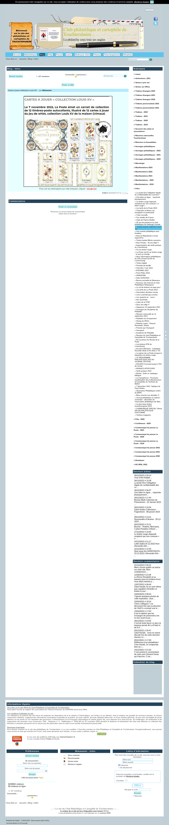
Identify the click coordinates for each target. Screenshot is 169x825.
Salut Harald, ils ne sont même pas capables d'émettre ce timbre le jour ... (147, 589)
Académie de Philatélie (145, 333)
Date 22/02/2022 (142, 278)
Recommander (73, 758)
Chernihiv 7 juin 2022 (144, 268)
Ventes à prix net (142, 83)
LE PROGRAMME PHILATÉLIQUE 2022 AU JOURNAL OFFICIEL (144, 359)
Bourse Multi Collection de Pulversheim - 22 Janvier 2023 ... (147, 502)
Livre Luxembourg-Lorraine (147, 295)
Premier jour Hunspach (145, 328)
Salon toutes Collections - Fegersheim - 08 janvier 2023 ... (147, 512)
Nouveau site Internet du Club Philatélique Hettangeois (147, 284)
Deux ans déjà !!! (142, 305)
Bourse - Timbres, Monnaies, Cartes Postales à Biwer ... (146, 528)
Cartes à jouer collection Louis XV (148, 228)
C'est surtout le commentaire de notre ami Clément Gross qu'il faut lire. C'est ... (146, 654)
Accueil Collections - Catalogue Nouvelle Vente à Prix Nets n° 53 (147, 350)
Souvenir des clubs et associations (144, 130)
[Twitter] (156, 25)
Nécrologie (140, 163)
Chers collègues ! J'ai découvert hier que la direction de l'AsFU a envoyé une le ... (147, 606)
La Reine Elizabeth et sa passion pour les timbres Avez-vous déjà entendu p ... (147, 579)
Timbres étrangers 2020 (145, 99)
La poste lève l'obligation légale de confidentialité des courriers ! (148, 194)
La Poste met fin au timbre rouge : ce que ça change (148, 253)
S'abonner (124, 765)
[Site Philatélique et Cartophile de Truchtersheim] (76, 50)
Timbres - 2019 (141, 125)
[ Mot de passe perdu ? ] (32, 778)
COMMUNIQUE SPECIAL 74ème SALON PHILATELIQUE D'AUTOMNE (148, 410)
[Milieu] (166, 335)
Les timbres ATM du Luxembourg (143, 345)
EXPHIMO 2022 (142, 270)
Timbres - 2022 (141, 112)
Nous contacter (73, 755)
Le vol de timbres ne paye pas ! (148, 287)
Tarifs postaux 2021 (144, 371)
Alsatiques (139, 460)
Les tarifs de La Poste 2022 (147, 290)
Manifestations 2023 (143, 167)
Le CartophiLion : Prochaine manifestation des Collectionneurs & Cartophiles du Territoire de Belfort (148, 381)
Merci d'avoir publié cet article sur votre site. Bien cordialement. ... (147, 569)
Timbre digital (141, 263)
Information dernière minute (147, 292)
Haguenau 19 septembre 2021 (148, 307)
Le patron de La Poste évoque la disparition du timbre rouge (148, 354)
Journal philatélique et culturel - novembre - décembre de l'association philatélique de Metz (148, 400)
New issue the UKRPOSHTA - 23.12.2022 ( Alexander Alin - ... (147, 553)
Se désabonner (126, 768)
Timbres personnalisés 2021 (147, 108)
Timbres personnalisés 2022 (147, 104)
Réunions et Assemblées (145, 142)
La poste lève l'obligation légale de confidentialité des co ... (146, 485)
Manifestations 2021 (143, 176)
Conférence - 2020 (143, 423)
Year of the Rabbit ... (143, 478)
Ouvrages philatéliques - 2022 (148, 151)
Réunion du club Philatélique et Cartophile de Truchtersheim (147, 336)
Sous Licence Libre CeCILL (40, 820)
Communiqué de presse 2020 (147, 456)
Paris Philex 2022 (143, 273)
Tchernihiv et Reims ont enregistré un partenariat (145, 211)
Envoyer (32, 774)
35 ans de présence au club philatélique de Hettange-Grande (147, 223)
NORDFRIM (141, 275)
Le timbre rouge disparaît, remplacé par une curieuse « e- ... (146, 536)
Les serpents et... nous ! (145, 297)
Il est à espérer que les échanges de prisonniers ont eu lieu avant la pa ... (146, 615)
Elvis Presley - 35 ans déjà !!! (147, 243)
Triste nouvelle (142, 215)
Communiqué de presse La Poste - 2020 (146, 435)
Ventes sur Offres (142, 87)
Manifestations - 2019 (144, 184)
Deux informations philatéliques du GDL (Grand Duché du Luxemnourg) (148, 259)
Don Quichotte (141, 300)
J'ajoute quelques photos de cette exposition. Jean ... (146, 597)
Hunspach (140, 330)
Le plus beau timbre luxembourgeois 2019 (143, 405)
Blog (30, 59)
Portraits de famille (143, 265)
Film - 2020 (140, 419)
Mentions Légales (74, 764)
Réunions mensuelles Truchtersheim (144, 137)
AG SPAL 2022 (141, 464)
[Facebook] (156, 20)
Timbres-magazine (143, 415)
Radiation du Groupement (146, 318)
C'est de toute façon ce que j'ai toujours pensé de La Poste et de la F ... (147, 625)
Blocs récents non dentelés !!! (147, 395)
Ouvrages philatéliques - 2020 (148, 159)
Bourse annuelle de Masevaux (148, 280)
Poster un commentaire (68, 207)
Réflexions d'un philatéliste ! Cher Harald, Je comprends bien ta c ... (147, 644)
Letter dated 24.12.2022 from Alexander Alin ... (146, 545)
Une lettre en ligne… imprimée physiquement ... (147, 493)
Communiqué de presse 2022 (147, 448)
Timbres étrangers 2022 (145, 91)
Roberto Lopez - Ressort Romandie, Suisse (145, 324)
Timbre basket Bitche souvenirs (148, 240)
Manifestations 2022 (143, 172)
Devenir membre (16, 76)
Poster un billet (68, 85)
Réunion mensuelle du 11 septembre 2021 (145, 315)
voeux (138, 74)
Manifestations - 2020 (144, 180)
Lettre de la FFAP (143, 302)
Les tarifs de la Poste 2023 (146, 208)
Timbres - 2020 (141, 120)
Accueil (22, 59)
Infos (137, 188)
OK (151, 2)
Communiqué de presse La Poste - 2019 (146, 442)
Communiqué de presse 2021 (147, 452)
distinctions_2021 (142, 78)
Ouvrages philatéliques (145, 146)
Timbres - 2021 (141, 116)
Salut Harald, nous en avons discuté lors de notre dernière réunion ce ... (147, 635)
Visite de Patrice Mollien (145, 220)
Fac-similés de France (145, 217)
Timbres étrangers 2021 (145, 95)
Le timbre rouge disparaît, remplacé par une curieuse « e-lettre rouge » (147, 204)
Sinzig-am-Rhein (142, 321)
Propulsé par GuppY (13, 820)
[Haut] (166, 332)
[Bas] (166, 339)
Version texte (72, 761)
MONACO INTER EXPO (145, 368)
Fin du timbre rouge (144, 250)
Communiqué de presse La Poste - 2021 (146, 429)
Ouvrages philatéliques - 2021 (148, 155)
